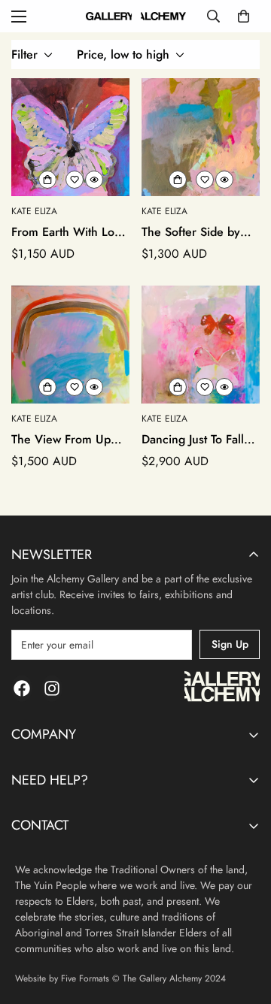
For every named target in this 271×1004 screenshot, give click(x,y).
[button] (243, 16)
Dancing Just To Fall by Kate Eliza (193, 440)
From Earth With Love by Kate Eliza (69, 232)
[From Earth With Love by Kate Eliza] (70, 137)
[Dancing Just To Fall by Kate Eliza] (201, 345)
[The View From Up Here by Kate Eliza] (70, 345)
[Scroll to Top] (244, 924)
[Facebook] (21, 688)
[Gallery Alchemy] (136, 17)
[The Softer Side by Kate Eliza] (201, 137)
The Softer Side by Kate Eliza (191, 232)
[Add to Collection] (47, 180)
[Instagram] (51, 688)
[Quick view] (94, 180)
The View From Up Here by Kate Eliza (61, 440)
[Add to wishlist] (74, 180)
